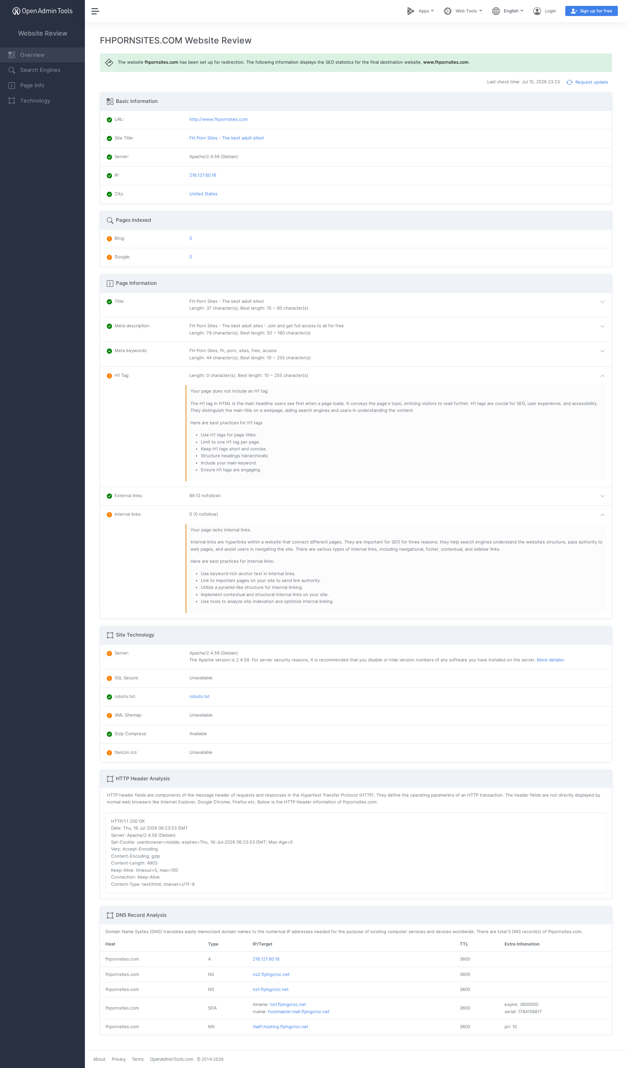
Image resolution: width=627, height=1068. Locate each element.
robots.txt (199, 696)
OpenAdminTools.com (171, 1059)
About (99, 1059)
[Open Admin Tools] (42, 11)
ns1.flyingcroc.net (271, 989)
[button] (398, 305)
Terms (138, 1059)
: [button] (120, 301)
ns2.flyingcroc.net (271, 974)
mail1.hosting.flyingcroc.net (280, 1026)
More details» (551, 659)
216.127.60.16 (266, 959)
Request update (591, 82)
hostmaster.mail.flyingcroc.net (299, 1011)
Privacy (119, 1059)
